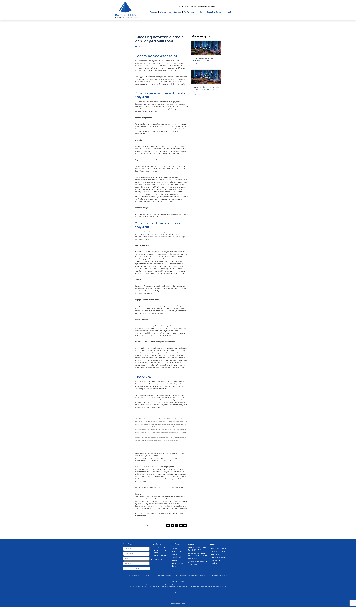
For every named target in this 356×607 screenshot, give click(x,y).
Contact (227, 12)
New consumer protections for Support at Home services (198, 562)
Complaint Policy (216, 560)
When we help (165, 12)
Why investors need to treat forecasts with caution (197, 548)
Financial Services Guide (218, 548)
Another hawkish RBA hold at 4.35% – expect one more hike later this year (206, 89)
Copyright (214, 563)
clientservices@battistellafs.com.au (203, 6)
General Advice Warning (218, 557)
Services (177, 12)
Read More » (196, 63)
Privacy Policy (215, 554)
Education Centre (214, 12)
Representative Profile (218, 551)
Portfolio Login (189, 12)
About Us (153, 12)
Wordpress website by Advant (178, 603)
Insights (201, 12)
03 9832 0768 (183, 6)
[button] (168, 525)
